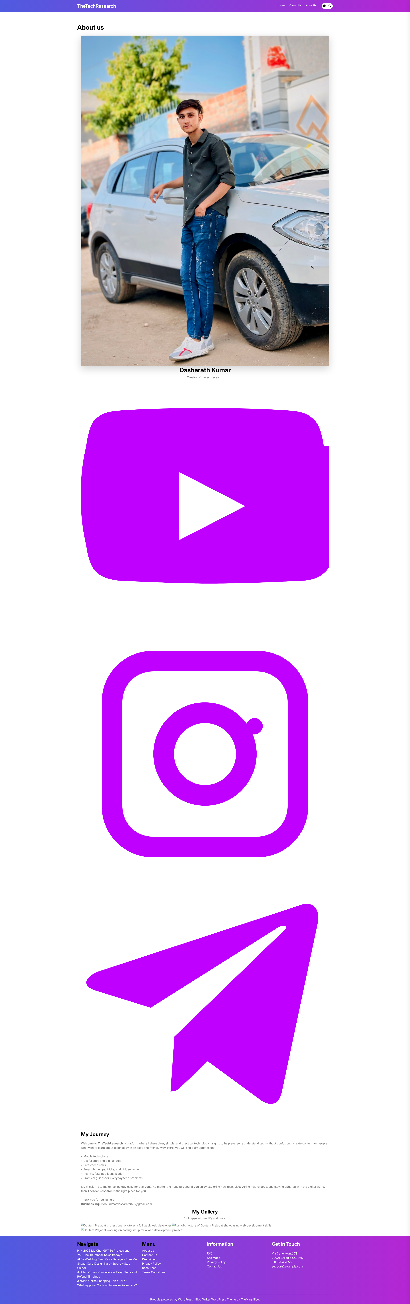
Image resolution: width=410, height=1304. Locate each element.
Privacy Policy (151, 1263)
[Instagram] (205, 753)
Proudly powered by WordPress (172, 1299)
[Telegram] (205, 1001)
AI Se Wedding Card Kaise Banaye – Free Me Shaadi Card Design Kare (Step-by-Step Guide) (107, 1264)
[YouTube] (205, 506)
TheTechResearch (96, 6)
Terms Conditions (153, 1272)
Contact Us (295, 5)
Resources (149, 1268)
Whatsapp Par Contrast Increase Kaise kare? (107, 1285)
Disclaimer (149, 1259)
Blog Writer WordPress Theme (216, 1299)
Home (282, 5)
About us (311, 5)
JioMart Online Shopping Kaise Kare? (102, 1281)
